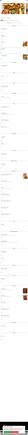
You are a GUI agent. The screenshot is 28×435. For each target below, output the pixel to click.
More (17, 20)
